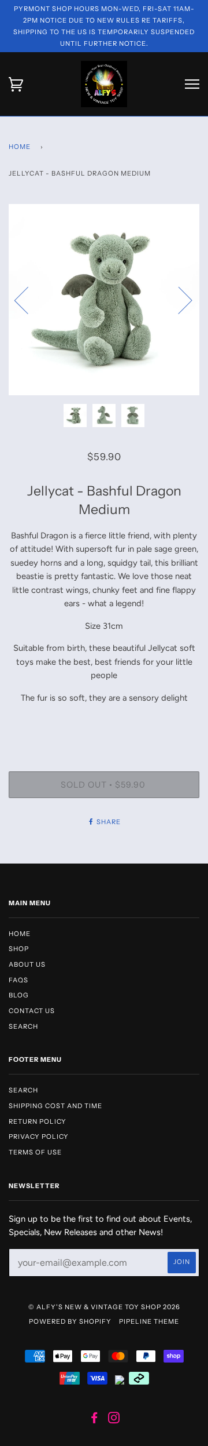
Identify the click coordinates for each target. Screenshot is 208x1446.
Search (23, 1026)
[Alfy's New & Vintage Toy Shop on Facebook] (94, 1420)
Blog (19, 995)
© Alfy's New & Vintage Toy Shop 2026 (104, 1307)
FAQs (18, 980)
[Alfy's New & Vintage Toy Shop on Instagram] (114, 1420)
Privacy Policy (39, 1136)
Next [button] (178, 299)
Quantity (104, 723)
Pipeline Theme (149, 1321)
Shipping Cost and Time (55, 1106)
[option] (104, 299)
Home (20, 147)
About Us (27, 964)
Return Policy (37, 1121)
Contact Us (32, 1011)
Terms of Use (35, 1152)
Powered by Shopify (70, 1321)
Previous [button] (28, 299)
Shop (19, 949)
